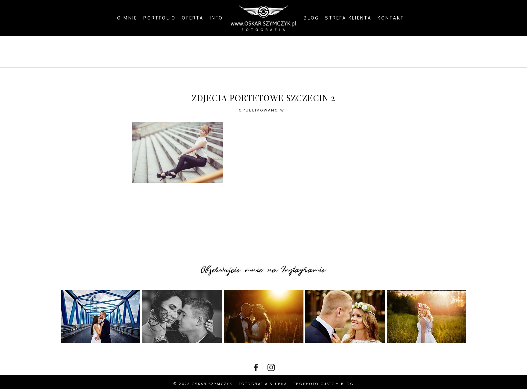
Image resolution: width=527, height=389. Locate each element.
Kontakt (391, 18)
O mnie (127, 18)
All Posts (192, 51)
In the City (279, 51)
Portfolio (159, 18)
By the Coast (235, 51)
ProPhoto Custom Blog (323, 384)
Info (216, 18)
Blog (311, 18)
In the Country (326, 51)
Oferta (192, 18)
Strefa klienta (348, 18)
